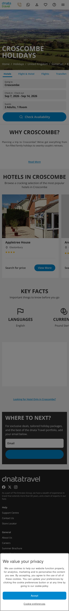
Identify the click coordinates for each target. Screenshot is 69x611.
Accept (34, 595)
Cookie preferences (34, 603)
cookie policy (41, 585)
